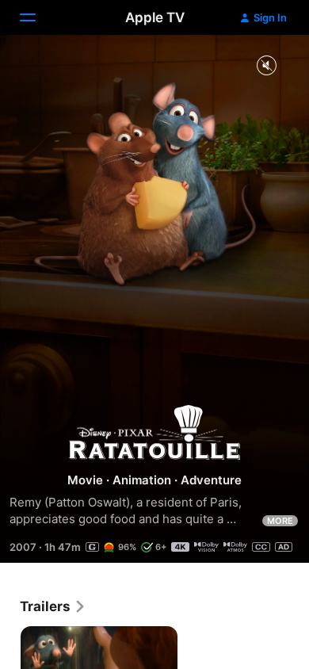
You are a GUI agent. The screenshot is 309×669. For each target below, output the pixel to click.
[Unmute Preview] (266, 66)
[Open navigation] (37, 17)
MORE (280, 520)
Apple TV (155, 17)
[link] (53, 606)
